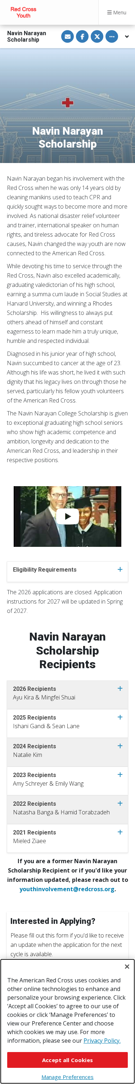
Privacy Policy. (102, 1041)
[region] (67, 1021)
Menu (119, 12)
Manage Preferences (67, 1076)
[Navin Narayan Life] (67, 516)
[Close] (127, 966)
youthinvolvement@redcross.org (66, 889)
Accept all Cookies (67, 1060)
